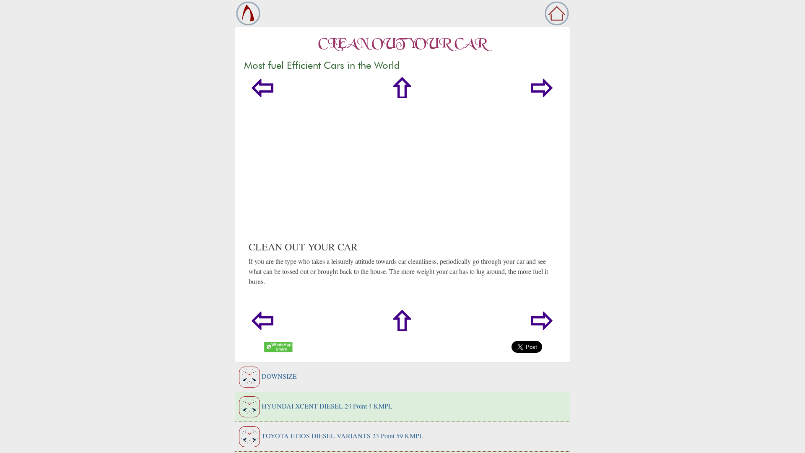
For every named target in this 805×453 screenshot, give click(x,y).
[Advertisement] (402, 178)
